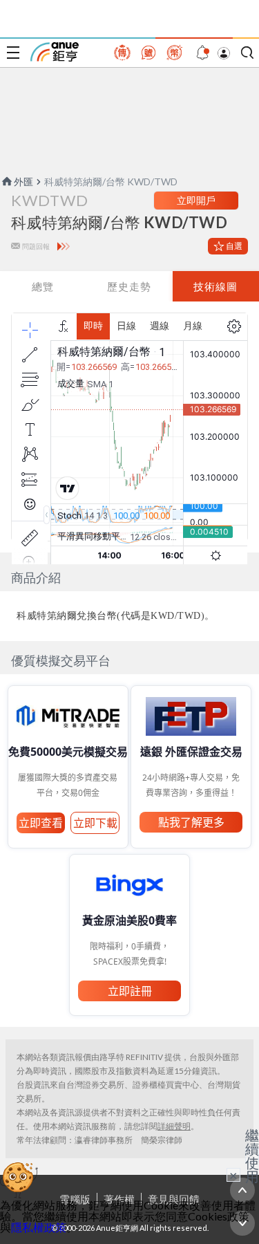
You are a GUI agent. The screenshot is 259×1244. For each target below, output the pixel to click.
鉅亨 (54, 51)
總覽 (43, 286)
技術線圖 (215, 286)
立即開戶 (196, 200)
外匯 (23, 181)
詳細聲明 (174, 1126)
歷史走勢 (129, 286)
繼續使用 (252, 1155)
